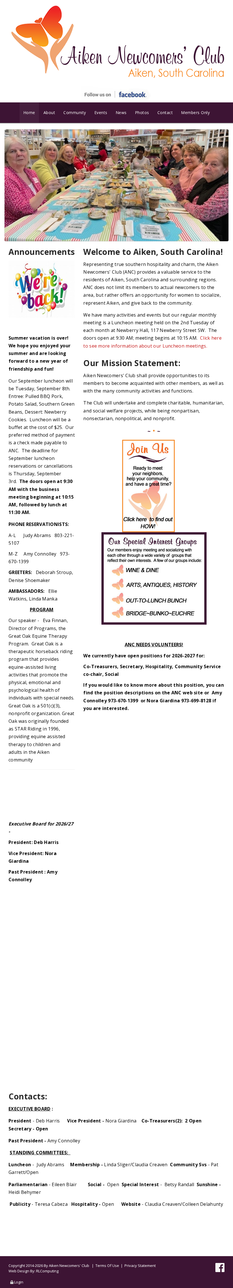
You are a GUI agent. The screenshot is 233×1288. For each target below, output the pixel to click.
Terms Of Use (107, 1265)
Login (18, 1282)
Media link (117, 185)
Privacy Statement (140, 1265)
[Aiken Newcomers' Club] (116, 42)
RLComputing (47, 1270)
